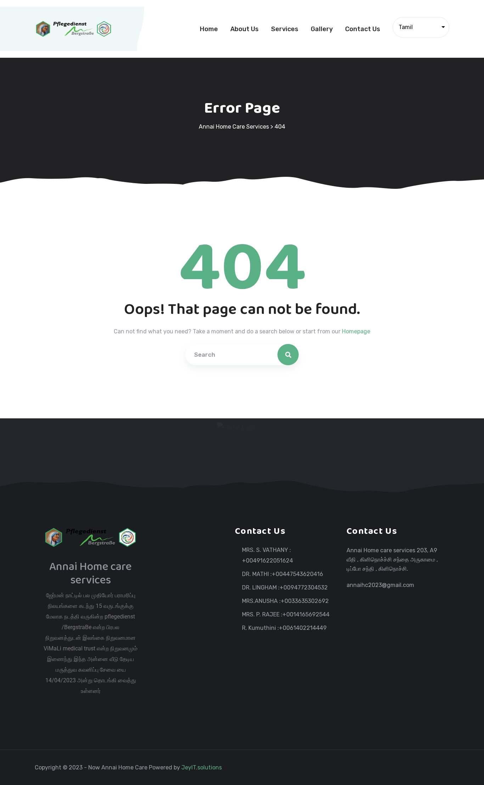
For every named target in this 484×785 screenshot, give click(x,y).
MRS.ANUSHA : (261, 601)
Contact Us (362, 29)
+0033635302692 (305, 601)
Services (284, 29)
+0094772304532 (304, 588)
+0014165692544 (306, 614)
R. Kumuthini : (260, 628)
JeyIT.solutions (202, 767)
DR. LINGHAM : (261, 588)
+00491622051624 (267, 561)
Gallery (322, 29)
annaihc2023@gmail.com (380, 585)
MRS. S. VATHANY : (266, 550)
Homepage (356, 331)
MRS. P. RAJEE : (262, 614)
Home (209, 29)
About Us (244, 29)
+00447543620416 (297, 574)
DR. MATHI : (257, 574)
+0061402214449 (303, 628)
